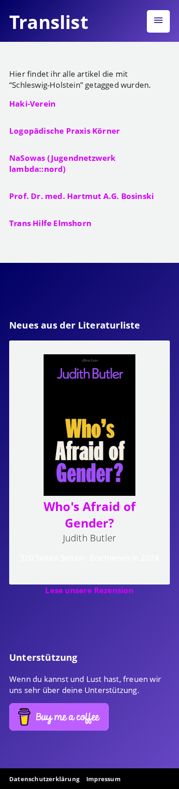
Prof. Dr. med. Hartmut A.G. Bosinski (81, 195)
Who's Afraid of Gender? (89, 514)
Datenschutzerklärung (44, 779)
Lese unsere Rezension (89, 590)
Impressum (103, 779)
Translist (48, 21)
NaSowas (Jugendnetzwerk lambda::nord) (62, 163)
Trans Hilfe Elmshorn (50, 222)
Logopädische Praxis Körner (64, 130)
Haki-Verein (32, 103)
